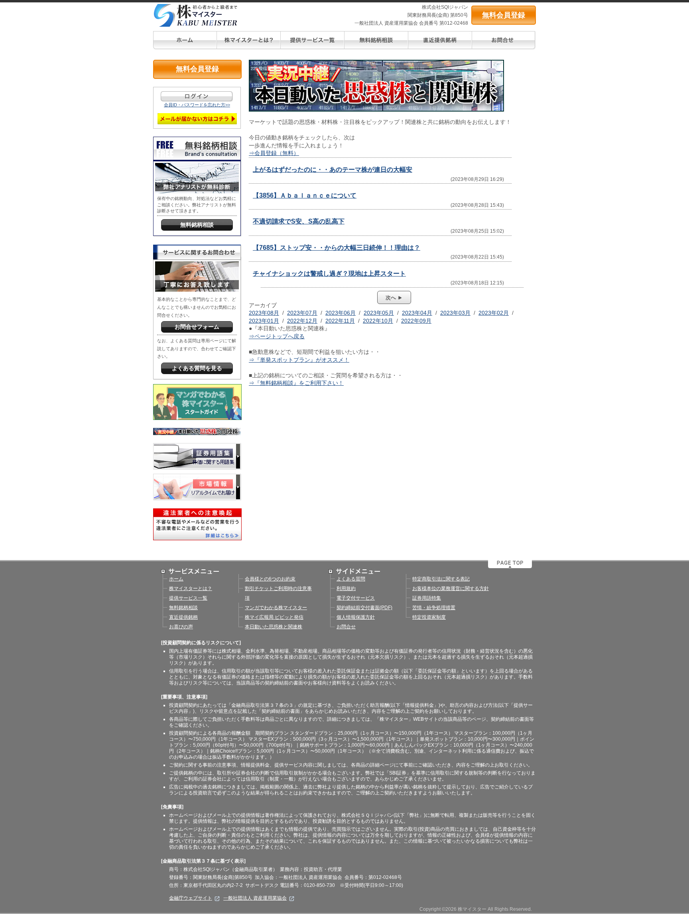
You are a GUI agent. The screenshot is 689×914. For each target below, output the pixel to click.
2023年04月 (417, 313)
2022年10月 (378, 321)
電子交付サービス (356, 598)
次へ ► (394, 297)
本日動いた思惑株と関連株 (273, 627)
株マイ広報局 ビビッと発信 (274, 617)
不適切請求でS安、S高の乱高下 (298, 221)
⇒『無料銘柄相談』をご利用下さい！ (296, 383)
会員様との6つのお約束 (270, 579)
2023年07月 (302, 313)
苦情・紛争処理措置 (433, 607)
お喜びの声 (181, 627)
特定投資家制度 (429, 617)
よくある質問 (351, 579)
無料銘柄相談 (183, 607)
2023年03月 (455, 313)
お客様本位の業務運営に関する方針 (450, 588)
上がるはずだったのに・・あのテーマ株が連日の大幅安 (332, 169)
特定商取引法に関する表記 (441, 579)
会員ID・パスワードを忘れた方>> (197, 104)
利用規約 (346, 588)
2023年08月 (264, 313)
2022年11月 (340, 321)
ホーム (176, 579)
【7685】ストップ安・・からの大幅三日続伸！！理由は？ (336, 247)
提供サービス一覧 (188, 598)
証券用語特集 (426, 598)
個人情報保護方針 (356, 617)
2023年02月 (493, 313)
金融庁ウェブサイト (190, 898)
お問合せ (346, 627)
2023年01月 (264, 321)
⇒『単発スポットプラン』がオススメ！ (299, 360)
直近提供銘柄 (183, 617)
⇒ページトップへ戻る (277, 336)
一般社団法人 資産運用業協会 (255, 898)
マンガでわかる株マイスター (276, 607)
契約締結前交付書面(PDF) (364, 607)
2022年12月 (302, 321)
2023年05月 (379, 313)
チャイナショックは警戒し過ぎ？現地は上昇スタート (329, 273)
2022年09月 (416, 321)
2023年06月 (340, 313)
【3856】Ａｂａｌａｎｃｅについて (304, 195)
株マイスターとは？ (190, 588)
